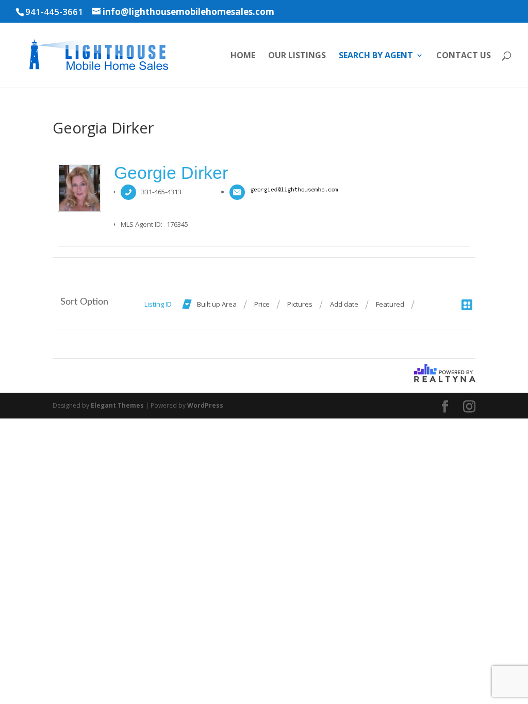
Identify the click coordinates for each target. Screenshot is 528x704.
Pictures (299, 304)
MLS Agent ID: (141, 224)
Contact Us (463, 56)
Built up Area (217, 304)
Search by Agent (376, 56)
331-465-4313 (161, 191)
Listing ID (158, 304)
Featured (390, 304)
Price (262, 304)
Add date (344, 304)
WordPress (205, 405)
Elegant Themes (117, 405)
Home (242, 56)
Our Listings (297, 56)
